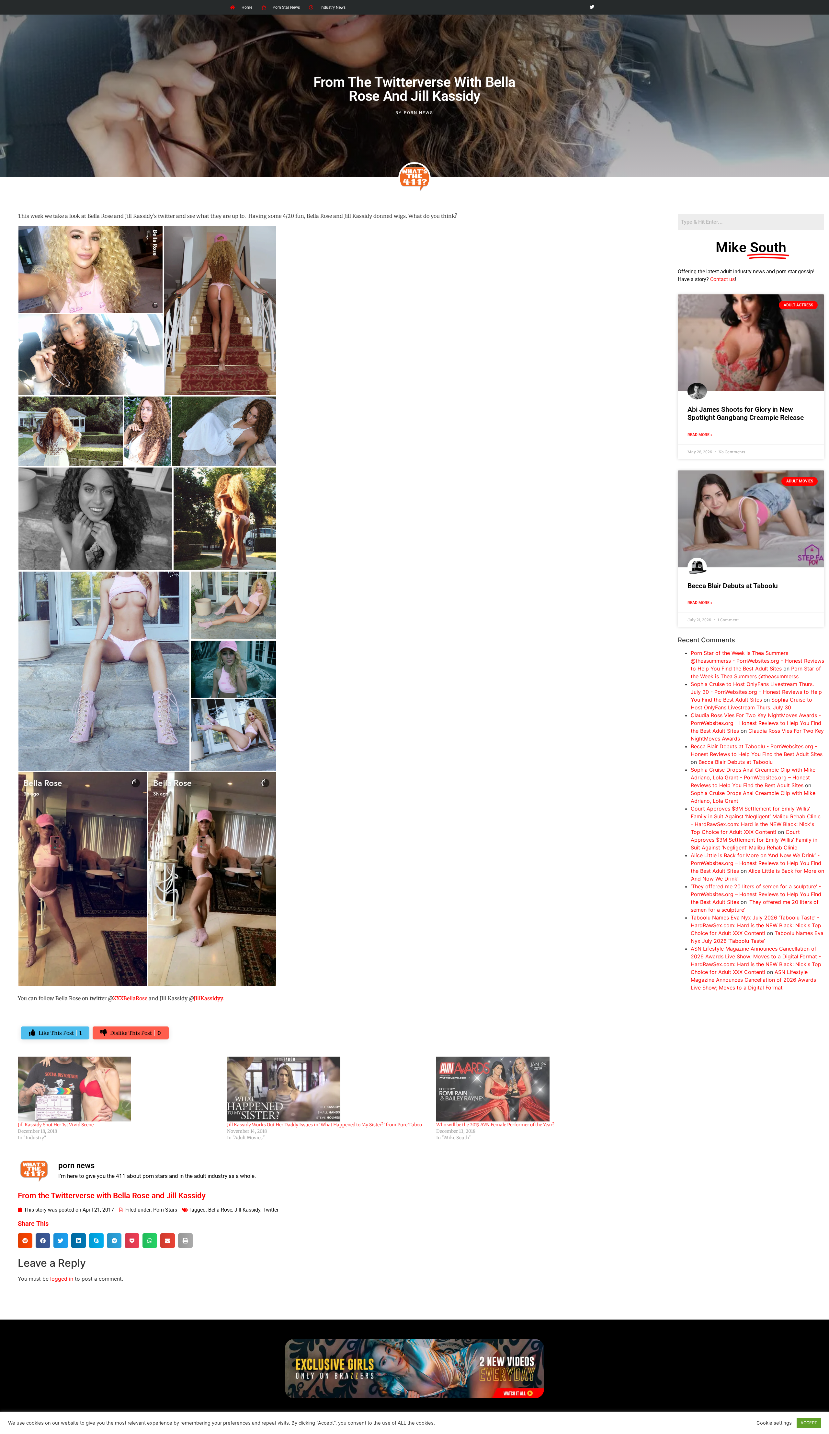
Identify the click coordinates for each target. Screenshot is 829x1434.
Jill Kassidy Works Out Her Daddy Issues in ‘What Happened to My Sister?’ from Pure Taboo (324, 1125)
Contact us (722, 279)
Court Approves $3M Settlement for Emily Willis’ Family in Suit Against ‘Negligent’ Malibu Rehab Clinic (754, 840)
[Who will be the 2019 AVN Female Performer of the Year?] (537, 1089)
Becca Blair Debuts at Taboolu (732, 586)
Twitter (270, 1210)
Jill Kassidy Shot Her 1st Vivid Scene (56, 1125)
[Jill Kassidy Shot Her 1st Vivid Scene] (119, 1089)
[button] (25, 1240)
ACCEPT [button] (809, 1422)
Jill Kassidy (247, 1210)
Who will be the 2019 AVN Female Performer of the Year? (495, 1125)
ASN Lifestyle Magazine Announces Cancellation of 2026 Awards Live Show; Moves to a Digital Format (753, 980)
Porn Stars (165, 1210)
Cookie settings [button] (774, 1423)
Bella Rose (220, 1210)
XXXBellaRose (131, 998)
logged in (61, 1278)
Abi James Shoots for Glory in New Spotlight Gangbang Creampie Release (745, 413)
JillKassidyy (208, 998)
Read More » (699, 435)
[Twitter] (592, 7)
